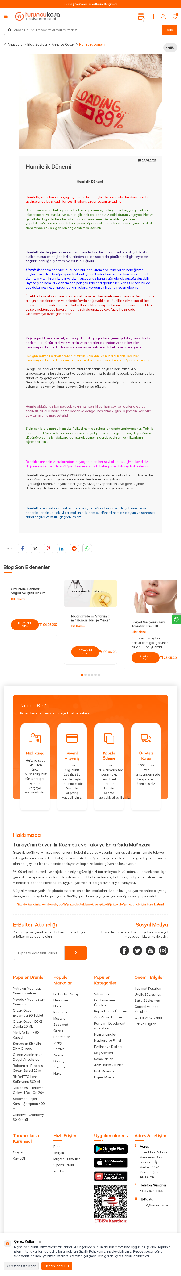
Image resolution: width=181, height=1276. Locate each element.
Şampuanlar (103, 1059)
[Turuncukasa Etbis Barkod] (111, 1222)
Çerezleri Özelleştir (21, 1266)
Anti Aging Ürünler (108, 1017)
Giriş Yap (19, 1152)
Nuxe (57, 1073)
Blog (57, 1147)
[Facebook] (124, 950)
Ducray (58, 1061)
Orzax (58, 1031)
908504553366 (151, 1191)
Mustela (59, 1018)
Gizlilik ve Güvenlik (148, 1018)
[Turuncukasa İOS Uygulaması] (111, 1166)
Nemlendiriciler (105, 1034)
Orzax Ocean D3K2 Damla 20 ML (27, 1024)
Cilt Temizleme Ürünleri (105, 1002)
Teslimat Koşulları (148, 988)
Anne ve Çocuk (63, 44)
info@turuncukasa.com (158, 1205)
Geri (170, 47)
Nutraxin (59, 1006)
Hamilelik (32, 270)
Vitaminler (101, 994)
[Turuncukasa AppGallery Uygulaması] (111, 1180)
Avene (58, 1055)
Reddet (138, 1251)
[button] (82, 675)
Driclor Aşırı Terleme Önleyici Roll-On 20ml (29, 1090)
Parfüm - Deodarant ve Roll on (109, 1025)
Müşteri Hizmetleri (67, 1159)
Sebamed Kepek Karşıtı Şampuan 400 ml (29, 1104)
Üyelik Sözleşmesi (148, 994)
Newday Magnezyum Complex (29, 1001)
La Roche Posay (65, 994)
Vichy (57, 1043)
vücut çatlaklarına (71, 475)
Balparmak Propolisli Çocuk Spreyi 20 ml (28, 1068)
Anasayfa (15, 44)
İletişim (58, 1153)
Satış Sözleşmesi (147, 1000)
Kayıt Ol (19, 1158)
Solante (59, 1067)
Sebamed (60, 1024)
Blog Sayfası (37, 44)
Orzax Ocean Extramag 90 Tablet (28, 1012)
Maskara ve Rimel (107, 1040)
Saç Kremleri (103, 1053)
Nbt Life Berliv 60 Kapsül (26, 1035)
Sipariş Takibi (63, 1165)
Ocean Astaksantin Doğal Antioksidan (27, 1057)
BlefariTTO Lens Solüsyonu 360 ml (26, 1079)
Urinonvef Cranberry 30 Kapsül (28, 1117)
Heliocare (60, 1000)
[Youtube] (150, 950)
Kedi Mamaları (105, 1071)
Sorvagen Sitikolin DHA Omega (27, 1046)
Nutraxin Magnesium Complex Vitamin (28, 990)
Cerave (58, 1049)
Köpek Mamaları (106, 1077)
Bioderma (60, 1012)
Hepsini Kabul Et (57, 1266)
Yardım (58, 1171)
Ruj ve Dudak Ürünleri (110, 1011)
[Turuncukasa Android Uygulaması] (111, 1153)
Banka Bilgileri (145, 1024)
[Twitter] (137, 950)
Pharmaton (62, 1037)
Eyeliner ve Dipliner (108, 1046)
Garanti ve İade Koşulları (147, 1009)
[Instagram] (163, 950)
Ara (170, 29)
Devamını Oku (25, 624)
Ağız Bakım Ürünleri (109, 1065)
